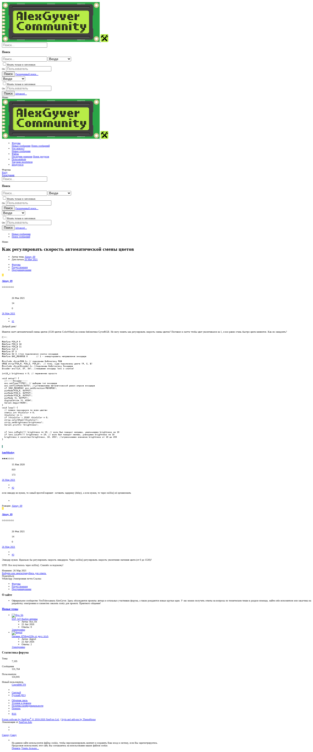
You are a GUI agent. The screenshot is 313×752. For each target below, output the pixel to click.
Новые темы (10, 609)
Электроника (18, 629)
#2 (13, 487)
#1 (13, 321)
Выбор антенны (25, 619)
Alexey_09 (30, 256)
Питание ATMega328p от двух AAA (30, 636)
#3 (13, 554)
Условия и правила (21, 703)
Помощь (16, 708)
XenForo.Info (25, 722)
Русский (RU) (19, 695)
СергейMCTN (19, 684)
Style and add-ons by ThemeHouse (78, 719)
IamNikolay (8, 452)
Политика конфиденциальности (27, 705)
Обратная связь (20, 700)
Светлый (16, 692)
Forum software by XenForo (30, 719)
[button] (5, 97)
